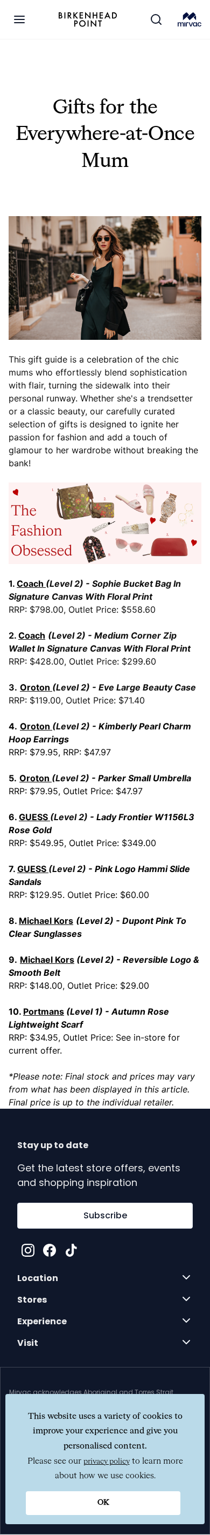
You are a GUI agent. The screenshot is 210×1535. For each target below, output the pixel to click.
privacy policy (106, 1461)
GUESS (33, 817)
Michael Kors (46, 920)
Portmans (43, 1011)
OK (103, 1502)
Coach (30, 583)
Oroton (35, 726)
